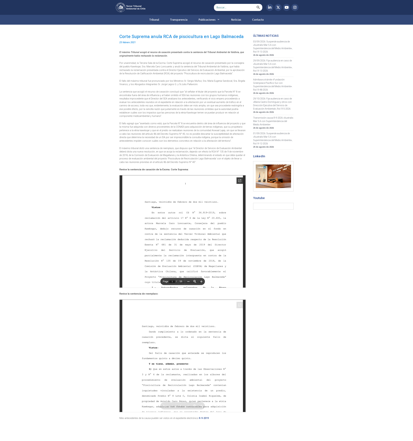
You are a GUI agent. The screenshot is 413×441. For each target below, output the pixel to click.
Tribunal (154, 20)
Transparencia (178, 20)
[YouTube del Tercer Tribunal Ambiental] (286, 7)
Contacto (258, 20)
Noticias (236, 20)
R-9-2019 (204, 418)
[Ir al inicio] (162, 7)
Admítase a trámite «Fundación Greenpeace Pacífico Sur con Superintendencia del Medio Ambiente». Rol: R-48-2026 (272, 84)
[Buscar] (258, 7)
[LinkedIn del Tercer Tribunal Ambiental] (269, 7)
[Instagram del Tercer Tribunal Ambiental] (294, 7)
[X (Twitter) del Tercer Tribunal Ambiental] (278, 7)
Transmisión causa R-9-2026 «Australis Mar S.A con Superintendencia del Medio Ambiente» (273, 121)
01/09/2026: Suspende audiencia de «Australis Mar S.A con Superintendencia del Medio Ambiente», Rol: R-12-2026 (272, 138)
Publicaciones (207, 20)
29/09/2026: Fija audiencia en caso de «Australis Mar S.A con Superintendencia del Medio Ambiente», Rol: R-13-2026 (272, 65)
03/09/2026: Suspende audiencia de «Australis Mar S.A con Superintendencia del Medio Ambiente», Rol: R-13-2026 (272, 46)
